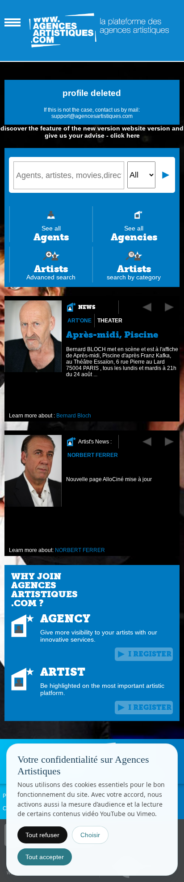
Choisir (90, 835)
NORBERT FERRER (92, 455)
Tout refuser (42, 835)
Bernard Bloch (73, 416)
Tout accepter (44, 856)
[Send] (166, 175)
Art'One (79, 320)
